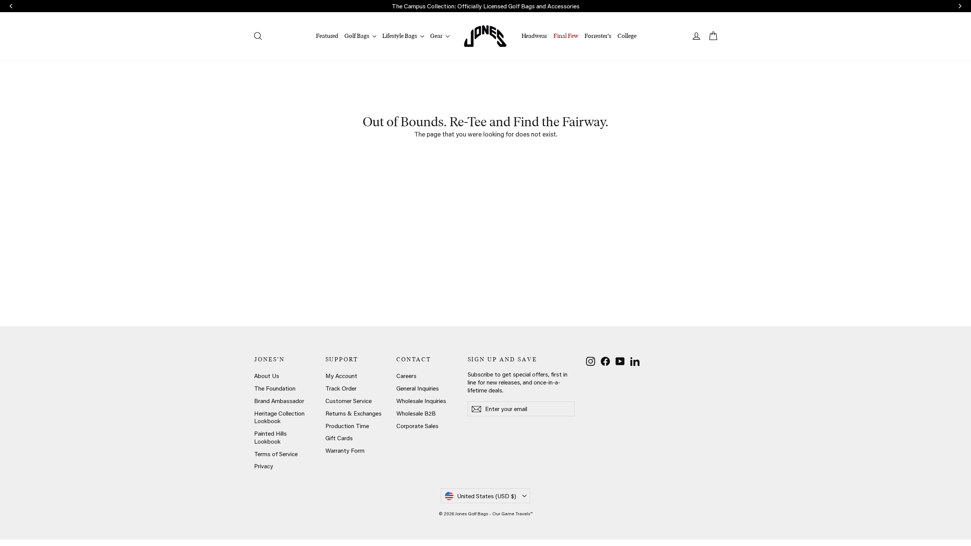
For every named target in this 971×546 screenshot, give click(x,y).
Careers (406, 376)
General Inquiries (417, 388)
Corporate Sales (417, 426)
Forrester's (597, 35)
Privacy (263, 466)
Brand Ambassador (279, 401)
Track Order (341, 388)
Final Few (565, 35)
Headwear (534, 35)
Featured (327, 35)
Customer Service (348, 401)
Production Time (347, 426)
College (626, 35)
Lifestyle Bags (400, 35)
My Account (341, 376)
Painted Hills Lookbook (270, 437)
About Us (266, 376)
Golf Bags (357, 35)
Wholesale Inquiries (421, 401)
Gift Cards (339, 438)
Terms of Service (276, 454)
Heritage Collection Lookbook (279, 417)
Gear (437, 35)
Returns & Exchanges (353, 413)
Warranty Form (345, 450)
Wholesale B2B (416, 413)
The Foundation (274, 388)
